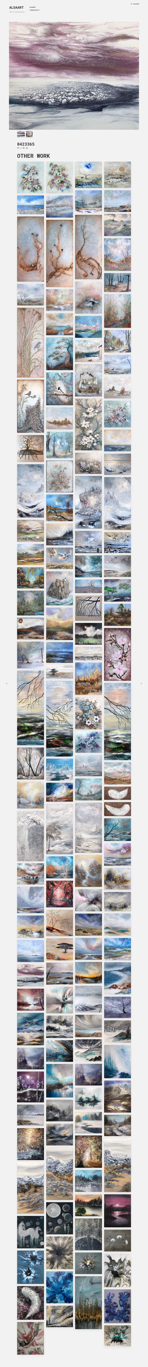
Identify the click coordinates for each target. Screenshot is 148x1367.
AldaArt (16, 7)
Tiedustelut (34, 10)
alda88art (136, 4)
